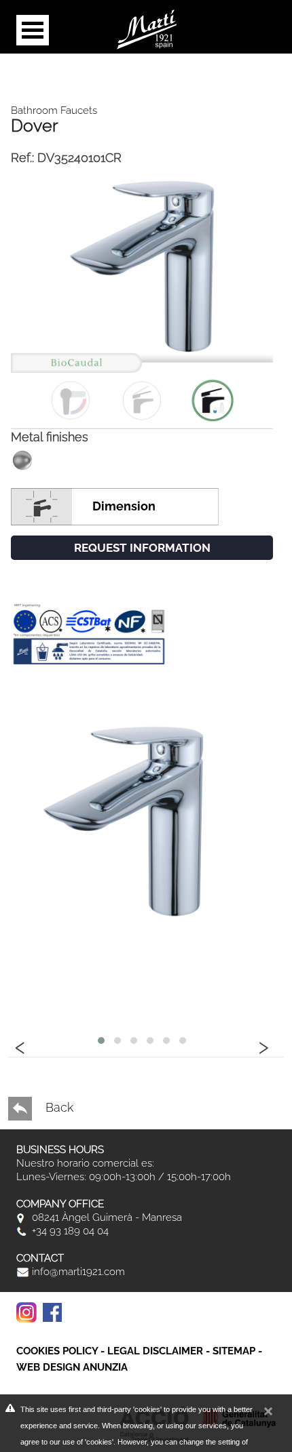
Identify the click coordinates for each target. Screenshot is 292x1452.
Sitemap (234, 1351)
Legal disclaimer (155, 1351)
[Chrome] (142, 297)
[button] (101, 1040)
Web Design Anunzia (72, 1367)
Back (57, 1107)
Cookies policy (57, 1351)
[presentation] (20, 1045)
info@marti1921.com (77, 1272)
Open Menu (32, 30)
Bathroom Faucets (54, 110)
